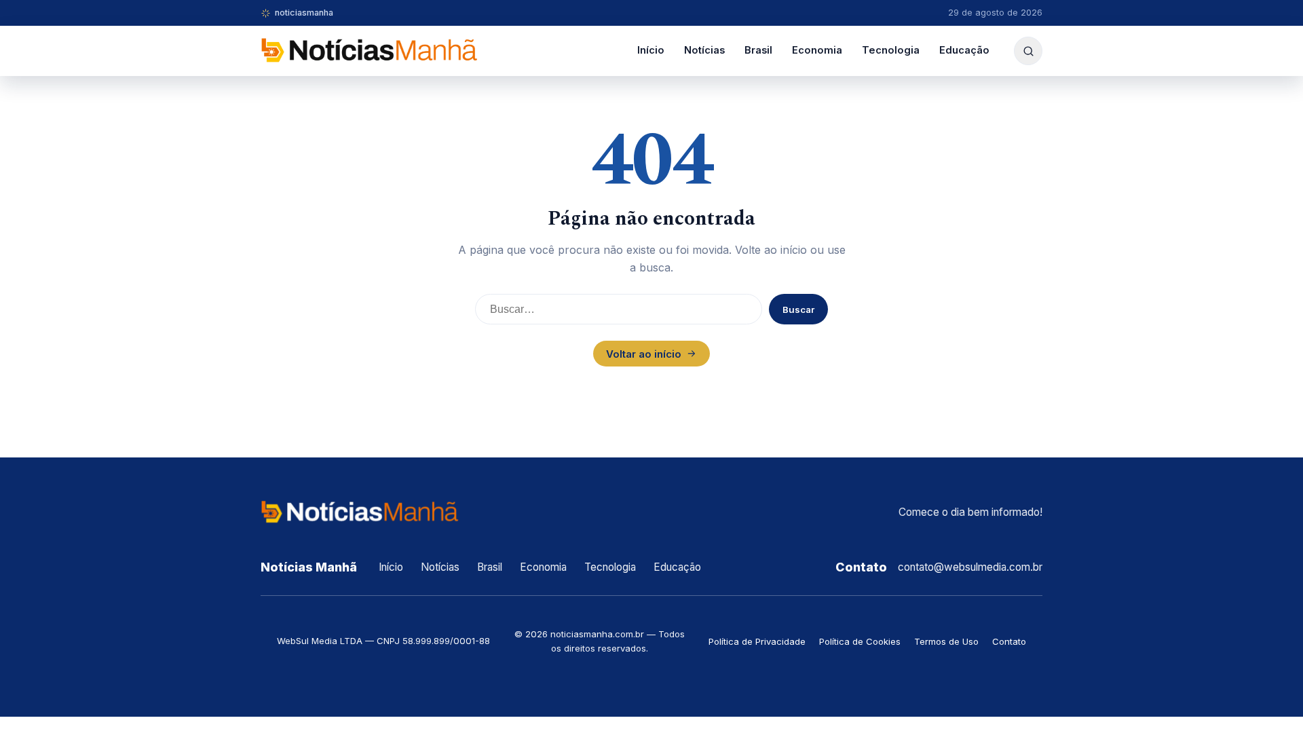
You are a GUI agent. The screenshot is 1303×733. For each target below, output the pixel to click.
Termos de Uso (946, 641)
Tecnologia (891, 50)
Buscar (798, 309)
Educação (964, 50)
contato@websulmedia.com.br (970, 567)
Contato (1009, 641)
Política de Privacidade (757, 641)
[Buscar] (1028, 51)
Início (650, 50)
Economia (817, 50)
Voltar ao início (643, 353)
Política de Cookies (860, 641)
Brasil (758, 50)
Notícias (704, 50)
